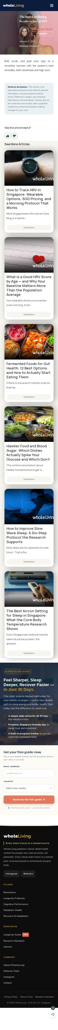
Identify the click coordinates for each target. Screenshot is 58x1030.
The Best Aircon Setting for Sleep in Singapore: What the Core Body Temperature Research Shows (27, 620)
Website (28, 873)
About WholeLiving (14, 965)
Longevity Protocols (14, 898)
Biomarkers (10, 892)
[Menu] (51, 5)
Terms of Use (26, 996)
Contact (8, 982)
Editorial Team (11, 971)
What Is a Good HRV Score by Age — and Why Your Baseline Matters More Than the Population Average (28, 286)
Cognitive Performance (16, 904)
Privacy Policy (10, 996)
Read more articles (42, 33)
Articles (8, 946)
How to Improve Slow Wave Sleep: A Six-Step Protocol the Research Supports (26, 535)
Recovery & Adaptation (16, 916)
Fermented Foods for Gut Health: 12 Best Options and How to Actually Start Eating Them (28, 370)
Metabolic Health (13, 910)
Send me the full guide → (29, 799)
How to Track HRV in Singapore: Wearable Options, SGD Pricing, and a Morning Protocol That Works (28, 199)
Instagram (11, 873)
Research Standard (14, 940)
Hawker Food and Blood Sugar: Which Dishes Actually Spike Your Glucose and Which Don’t (28, 453)
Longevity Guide (16, 934)
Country (8, 781)
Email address (12, 766)
